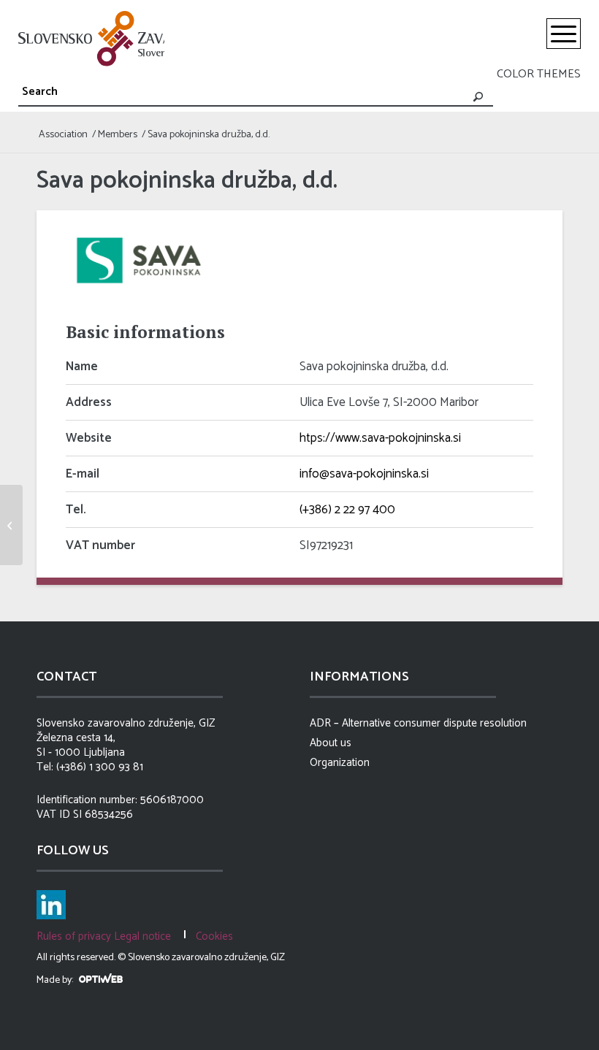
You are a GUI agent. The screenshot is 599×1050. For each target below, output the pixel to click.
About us (330, 743)
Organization (340, 763)
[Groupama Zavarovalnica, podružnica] (11, 525)
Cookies (214, 936)
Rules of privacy (74, 936)
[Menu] (563, 33)
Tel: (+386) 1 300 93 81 (90, 767)
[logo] (91, 38)
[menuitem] (563, 33)
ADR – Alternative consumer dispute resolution (418, 723)
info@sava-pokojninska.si (364, 474)
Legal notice (142, 936)
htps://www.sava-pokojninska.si (380, 438)
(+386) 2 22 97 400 (347, 509)
